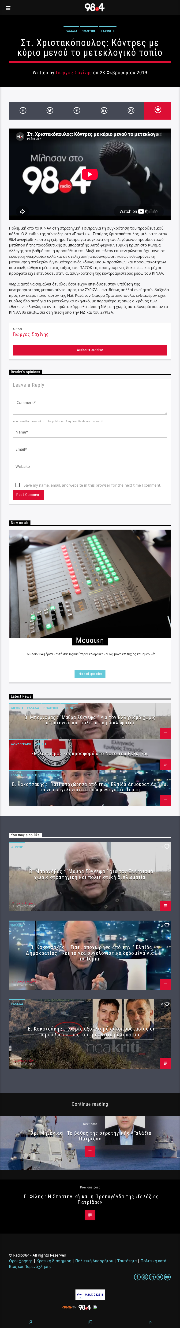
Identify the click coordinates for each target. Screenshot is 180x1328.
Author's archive (90, 350)
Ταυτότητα (127, 1260)
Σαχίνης (108, 31)
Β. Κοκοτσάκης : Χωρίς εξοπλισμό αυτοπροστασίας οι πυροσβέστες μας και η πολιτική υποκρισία (91, 1032)
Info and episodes (90, 674)
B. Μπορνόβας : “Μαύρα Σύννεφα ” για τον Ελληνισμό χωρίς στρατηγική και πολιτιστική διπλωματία (90, 720)
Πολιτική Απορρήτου (94, 1260)
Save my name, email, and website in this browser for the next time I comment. (92, 485)
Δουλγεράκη (21, 744)
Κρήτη (40, 744)
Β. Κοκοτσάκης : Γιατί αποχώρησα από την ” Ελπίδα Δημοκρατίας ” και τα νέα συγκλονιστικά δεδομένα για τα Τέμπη (90, 787)
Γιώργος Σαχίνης (74, 72)
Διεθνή (17, 708)
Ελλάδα (71, 31)
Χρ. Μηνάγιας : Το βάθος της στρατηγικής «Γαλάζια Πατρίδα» (91, 1136)
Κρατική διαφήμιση (54, 1260)
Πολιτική (89, 31)
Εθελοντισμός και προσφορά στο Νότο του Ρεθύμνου (90, 753)
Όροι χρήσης (21, 1260)
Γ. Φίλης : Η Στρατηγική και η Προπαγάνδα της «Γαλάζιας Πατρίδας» (91, 1199)
